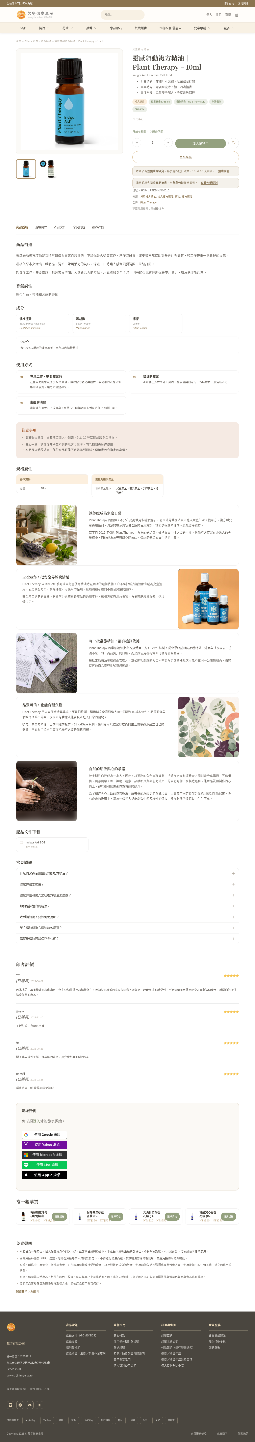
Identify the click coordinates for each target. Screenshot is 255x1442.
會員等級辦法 (217, 1335)
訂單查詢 (229, 3)
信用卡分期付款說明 (126, 1341)
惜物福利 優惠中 (170, 28)
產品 (27, 41)
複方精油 (46, 41)
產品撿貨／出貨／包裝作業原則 (86, 1353)
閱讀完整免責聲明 (27, 1291)
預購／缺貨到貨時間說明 (129, 1353)
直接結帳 (186, 157)
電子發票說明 (122, 1359)
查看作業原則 (209, 182)
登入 (209, 14)
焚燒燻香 (141, 28)
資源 (228, 14)
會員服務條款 (199, 1433)
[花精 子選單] (72, 28)
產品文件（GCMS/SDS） (82, 1335)
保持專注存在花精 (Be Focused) (95, 1214)
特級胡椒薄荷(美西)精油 (38, 1214)
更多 (227, 28)
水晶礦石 (116, 28)
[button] (117, 173)
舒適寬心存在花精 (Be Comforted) (208, 1214)
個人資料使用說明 (125, 1365)
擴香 (89, 28)
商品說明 (22, 227)
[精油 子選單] (48, 28)
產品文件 (60, 227)
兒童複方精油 (148, 196)
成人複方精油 (165, 196)
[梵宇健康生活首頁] (11, 1327)
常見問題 (243, 3)
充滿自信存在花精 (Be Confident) (151, 1214)
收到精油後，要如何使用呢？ (39, 917)
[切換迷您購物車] (236, 15)
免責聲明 (222, 1433)
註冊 (218, 14)
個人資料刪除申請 (172, 1365)
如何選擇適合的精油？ (35, 906)
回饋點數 (214, 1347)
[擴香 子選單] (95, 28)
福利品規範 (73, 1347)
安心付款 (119, 1335)
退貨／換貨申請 (171, 1353)
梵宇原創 (200, 28)
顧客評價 (98, 227)
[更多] (233, 28)
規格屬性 (41, 227)
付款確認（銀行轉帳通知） (178, 1347)
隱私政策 (243, 1433)
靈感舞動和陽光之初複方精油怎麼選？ (45, 895)
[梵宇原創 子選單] (209, 28)
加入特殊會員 (217, 1341)
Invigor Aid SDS (35, 842)
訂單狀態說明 (169, 1341)
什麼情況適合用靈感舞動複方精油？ (44, 873)
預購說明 (223, 171)
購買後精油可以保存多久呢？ (39, 938)
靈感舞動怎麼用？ (32, 884)
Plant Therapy (148, 202)
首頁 (18, 41)
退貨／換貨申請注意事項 (176, 1359)
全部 (23, 28)
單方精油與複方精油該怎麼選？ (41, 927)
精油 (42, 28)
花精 (65, 28)
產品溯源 (71, 1341)
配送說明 (119, 1347)
